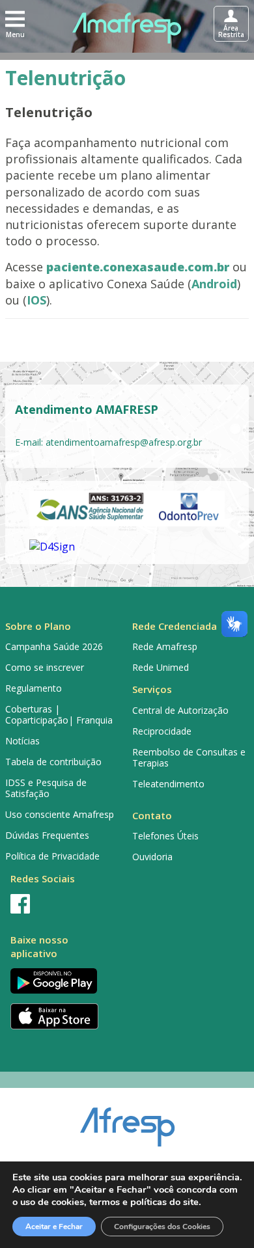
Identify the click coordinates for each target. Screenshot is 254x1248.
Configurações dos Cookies (162, 1226)
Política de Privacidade (52, 855)
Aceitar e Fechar (54, 1226)
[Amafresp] (127, 28)
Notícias (22, 740)
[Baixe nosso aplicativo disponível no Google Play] (63, 981)
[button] (15, 23)
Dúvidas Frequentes (47, 835)
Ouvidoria (152, 856)
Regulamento (33, 688)
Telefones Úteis (165, 835)
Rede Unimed (160, 667)
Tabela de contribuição (53, 761)
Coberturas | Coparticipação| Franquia (59, 714)
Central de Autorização (180, 710)
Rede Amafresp (164, 646)
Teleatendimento (168, 783)
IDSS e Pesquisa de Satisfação (46, 788)
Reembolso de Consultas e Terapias (189, 757)
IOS (36, 300)
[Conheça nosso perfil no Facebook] (63, 904)
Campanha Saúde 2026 (54, 646)
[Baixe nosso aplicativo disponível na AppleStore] (63, 1016)
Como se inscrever (44, 667)
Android (214, 284)
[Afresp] (127, 1120)
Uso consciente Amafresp (59, 814)
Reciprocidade (161, 731)
